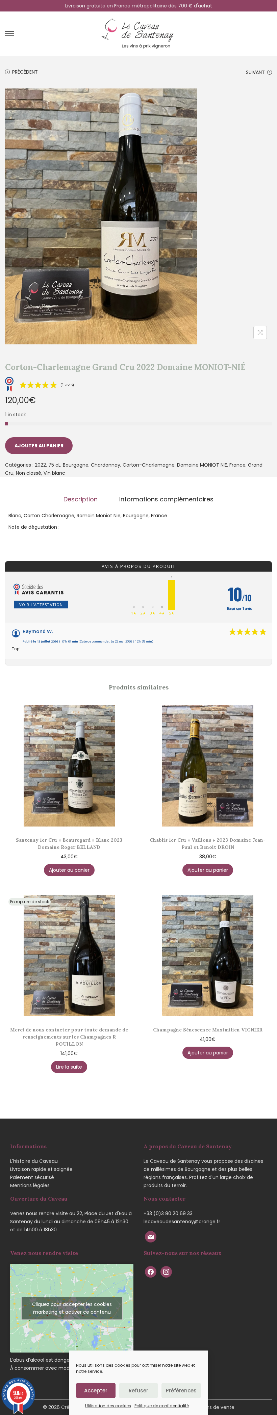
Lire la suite (69, 1067)
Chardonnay (105, 465)
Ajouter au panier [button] (69, 870)
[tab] (81, 499)
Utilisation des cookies (108, 1406)
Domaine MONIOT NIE (202, 465)
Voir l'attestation (41, 604)
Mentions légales (30, 1185)
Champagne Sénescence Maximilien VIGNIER (207, 1030)
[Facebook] (150, 1271)
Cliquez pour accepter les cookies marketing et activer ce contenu (72, 1308)
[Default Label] (150, 1236)
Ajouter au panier (39, 445)
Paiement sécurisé (32, 1177)
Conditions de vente (210, 1407)
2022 (40, 465)
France (237, 465)
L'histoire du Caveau (34, 1161)
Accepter (95, 1390)
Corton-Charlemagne (149, 465)
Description (81, 499)
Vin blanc (54, 473)
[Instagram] (166, 1271)
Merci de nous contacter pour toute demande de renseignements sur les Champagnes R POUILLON (69, 1037)
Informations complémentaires (166, 499)
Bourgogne (76, 465)
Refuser (138, 1390)
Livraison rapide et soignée (41, 1169)
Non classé (28, 473)
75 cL (54, 465)
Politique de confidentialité (161, 1406)
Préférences (181, 1390)
